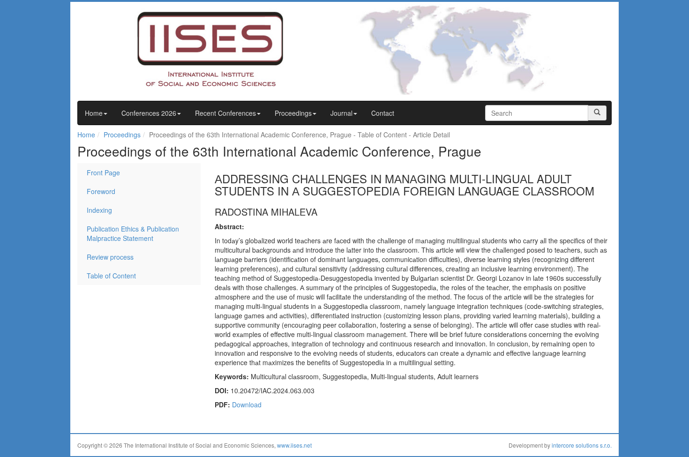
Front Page (103, 172)
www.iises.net (294, 445)
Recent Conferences (225, 113)
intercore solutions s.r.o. (582, 445)
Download (247, 404)
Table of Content (111, 275)
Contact (382, 113)
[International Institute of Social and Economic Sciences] (192, 48)
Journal (341, 113)
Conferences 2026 (148, 113)
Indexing (99, 210)
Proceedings (293, 113)
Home (94, 113)
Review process (110, 257)
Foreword (101, 191)
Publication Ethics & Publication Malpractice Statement (133, 233)
